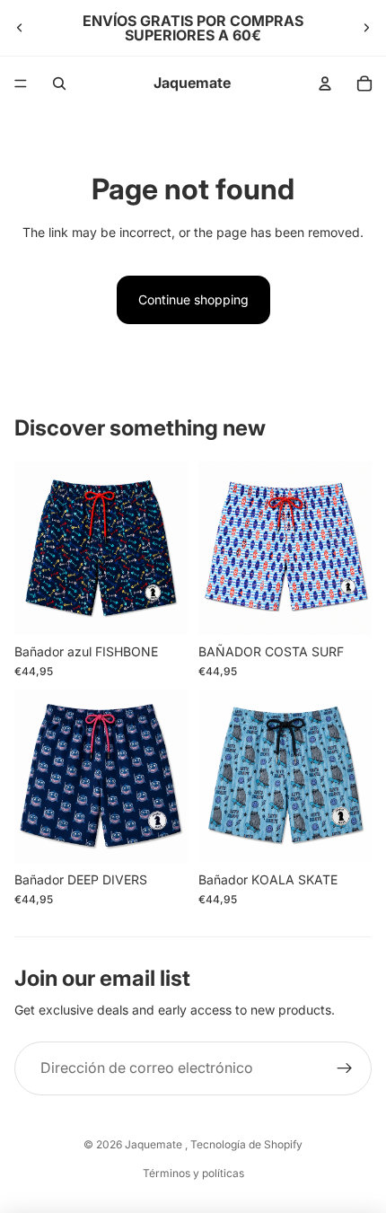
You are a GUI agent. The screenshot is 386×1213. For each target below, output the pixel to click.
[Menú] (20, 83)
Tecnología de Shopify (246, 1144)
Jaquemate (155, 1144)
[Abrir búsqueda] (59, 83)
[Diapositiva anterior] (19, 28)
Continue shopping (193, 299)
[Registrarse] (345, 1068)
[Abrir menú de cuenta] (325, 83)
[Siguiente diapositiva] (366, 28)
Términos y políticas (193, 1173)
